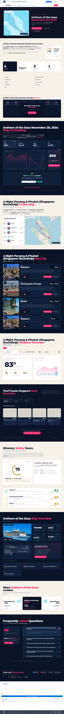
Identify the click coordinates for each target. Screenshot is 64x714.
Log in (52, 5)
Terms (44, 712)
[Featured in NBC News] (12, 677)
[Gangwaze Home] (9, 5)
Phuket (23, 301)
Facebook (37, 672)
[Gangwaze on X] (55, 712)
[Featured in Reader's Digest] (26, 677)
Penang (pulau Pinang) (30, 284)
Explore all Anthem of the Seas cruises (32, 187)
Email (51, 672)
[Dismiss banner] (60, 1)
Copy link (58, 672)
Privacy (46, 712)
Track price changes (37, 28)
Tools (34, 5)
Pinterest (44, 672)
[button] (49, 237)
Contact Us (34, 712)
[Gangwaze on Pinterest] (53, 712)
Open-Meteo (18, 375)
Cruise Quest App (39, 712)
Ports (27, 5)
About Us (30, 712)
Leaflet (55, 244)
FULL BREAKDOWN (57, 57)
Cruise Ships (8, 8)
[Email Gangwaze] (60, 712)
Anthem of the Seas (25, 8)
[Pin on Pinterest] (37, 31)
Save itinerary (46, 28)
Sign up (56, 5)
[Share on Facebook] (35, 31)
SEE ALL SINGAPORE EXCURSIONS (31, 432)
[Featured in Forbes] (9, 677)
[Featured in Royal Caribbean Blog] (20, 677)
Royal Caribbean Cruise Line (16, 8)
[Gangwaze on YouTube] (57, 712)
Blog (30, 5)
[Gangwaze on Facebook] (51, 712)
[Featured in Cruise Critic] (16, 677)
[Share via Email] (39, 31)
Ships (24, 5)
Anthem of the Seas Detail (40, 556)
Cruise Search (19, 5)
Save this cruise (32, 112)
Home (15, 5)
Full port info (55, 276)
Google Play (56, 1)
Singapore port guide (8, 359)
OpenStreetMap (59, 244)
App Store (49, 1)
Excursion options (47, 276)
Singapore (25, 267)
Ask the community (8, 642)
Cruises (31, 8)
